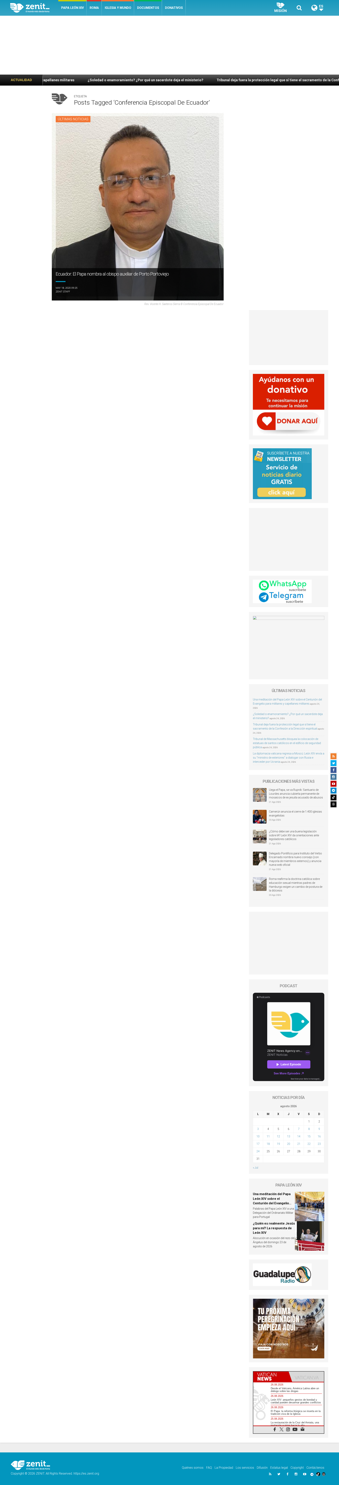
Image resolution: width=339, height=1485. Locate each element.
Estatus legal (279, 1467)
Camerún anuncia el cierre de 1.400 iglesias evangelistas (295, 813)
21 (298, 1143)
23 (319, 1143)
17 (258, 1143)
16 (319, 1136)
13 (288, 1136)
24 (258, 1151)
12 (278, 1136)
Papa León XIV (72, 8)
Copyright (297, 1467)
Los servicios (245, 1467)
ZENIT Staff (63, 291)
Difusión (262, 1467)
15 (309, 1136)
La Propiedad (224, 1467)
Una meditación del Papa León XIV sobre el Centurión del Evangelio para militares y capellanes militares (273, 1203)
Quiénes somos (192, 1467)
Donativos (174, 8)
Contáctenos (315, 1467)
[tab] (271, 1377)
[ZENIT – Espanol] (34, 8)
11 (268, 1136)
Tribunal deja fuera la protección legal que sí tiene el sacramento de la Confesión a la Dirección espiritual (177, 80)
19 (278, 1143)
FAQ (209, 1467)
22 (309, 1143)
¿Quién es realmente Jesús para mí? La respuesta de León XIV (274, 1228)
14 (298, 1136)
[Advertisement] (169, 45)
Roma (94, 8)
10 (258, 1136)
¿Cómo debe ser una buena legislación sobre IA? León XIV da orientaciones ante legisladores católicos (294, 835)
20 (288, 1143)
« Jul (255, 1167)
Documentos (148, 8)
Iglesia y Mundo (118, 8)
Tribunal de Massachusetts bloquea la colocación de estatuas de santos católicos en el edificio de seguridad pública (287, 743)
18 (268, 1143)
